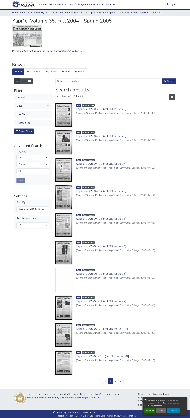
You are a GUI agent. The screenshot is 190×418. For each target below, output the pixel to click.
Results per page (26, 218)
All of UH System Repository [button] (85, 4)
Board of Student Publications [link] (70, 12)
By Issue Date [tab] (34, 71)
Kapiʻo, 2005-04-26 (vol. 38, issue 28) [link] (101, 136)
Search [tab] (18, 71)
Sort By (20, 202)
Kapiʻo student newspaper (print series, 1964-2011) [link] (103, 12)
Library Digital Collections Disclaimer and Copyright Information (106, 415)
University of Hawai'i (90, 394)
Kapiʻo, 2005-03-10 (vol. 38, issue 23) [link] (101, 274)
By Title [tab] (66, 71)
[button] (24, 4)
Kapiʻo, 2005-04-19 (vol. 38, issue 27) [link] (101, 164)
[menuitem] (86, 4)
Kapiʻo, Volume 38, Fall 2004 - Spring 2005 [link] (137, 12)
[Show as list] (17, 81)
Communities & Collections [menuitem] (52, 4)
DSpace (86, 397)
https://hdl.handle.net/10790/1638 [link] (66, 51)
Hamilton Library (50, 397)
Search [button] (170, 81)
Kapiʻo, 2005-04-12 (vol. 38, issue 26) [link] (101, 191)
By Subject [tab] (80, 71)
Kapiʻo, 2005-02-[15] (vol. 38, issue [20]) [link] (103, 356)
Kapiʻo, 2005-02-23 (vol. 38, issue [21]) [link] (102, 329)
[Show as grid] (23, 81)
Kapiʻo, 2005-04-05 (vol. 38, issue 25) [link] (101, 219)
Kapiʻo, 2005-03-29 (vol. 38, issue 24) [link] (101, 246)
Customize (173, 410)
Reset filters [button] (25, 131)
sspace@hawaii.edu (63, 415)
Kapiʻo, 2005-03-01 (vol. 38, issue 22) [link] (101, 301)
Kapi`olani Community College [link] (37, 12)
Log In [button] (173, 4)
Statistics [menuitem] (110, 4)
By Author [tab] (51, 71)
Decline (161, 410)
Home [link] (15, 12)
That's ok (150, 410)
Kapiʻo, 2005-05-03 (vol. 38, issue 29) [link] (101, 109)
